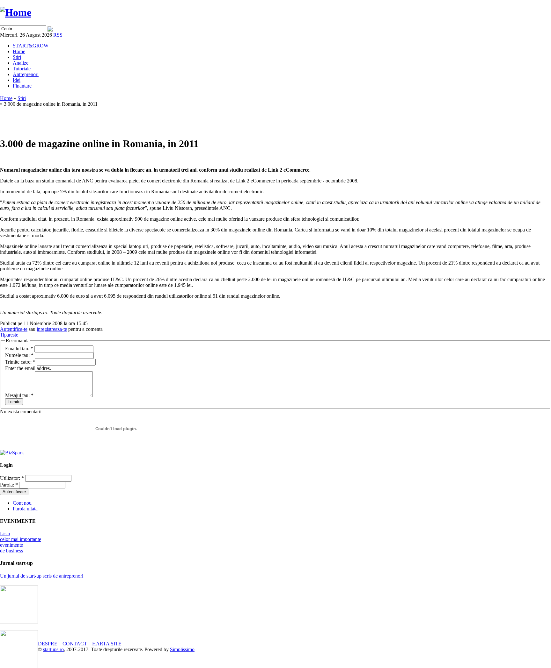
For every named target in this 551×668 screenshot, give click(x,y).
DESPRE (47, 643)
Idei (16, 80)
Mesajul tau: (19, 395)
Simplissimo (182, 649)
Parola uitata (25, 508)
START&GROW (30, 45)
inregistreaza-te (52, 329)
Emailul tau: (19, 348)
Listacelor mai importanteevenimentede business (20, 542)
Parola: (9, 484)
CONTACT (74, 643)
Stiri (17, 57)
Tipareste (9, 335)
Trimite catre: (20, 362)
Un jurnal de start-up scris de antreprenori (41, 576)
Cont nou (22, 503)
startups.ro (53, 649)
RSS (57, 35)
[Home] (15, 12)
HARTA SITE (106, 643)
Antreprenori (26, 74)
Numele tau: (19, 355)
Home (19, 51)
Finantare (22, 86)
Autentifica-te (13, 329)
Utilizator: (12, 478)
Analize (20, 63)
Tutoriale (22, 68)
